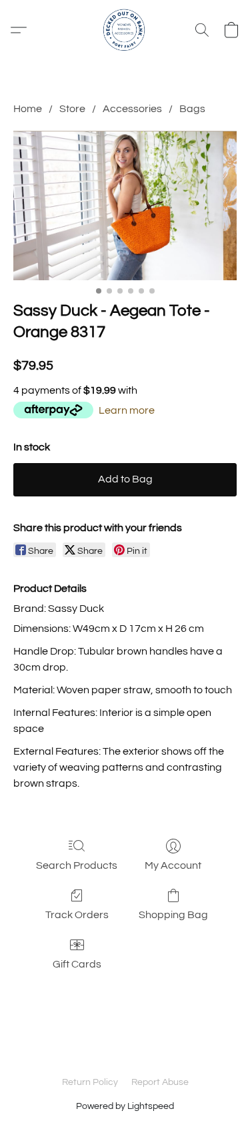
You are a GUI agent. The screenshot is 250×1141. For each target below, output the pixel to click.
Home (27, 108)
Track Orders (77, 914)
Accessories (132, 108)
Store (72, 108)
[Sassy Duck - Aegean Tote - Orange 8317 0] (125, 205)
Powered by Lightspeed (125, 1106)
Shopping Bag (173, 914)
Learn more (127, 410)
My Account (173, 865)
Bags (192, 108)
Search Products (76, 865)
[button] (125, 30)
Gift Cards (77, 964)
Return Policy (90, 1082)
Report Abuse (160, 1082)
